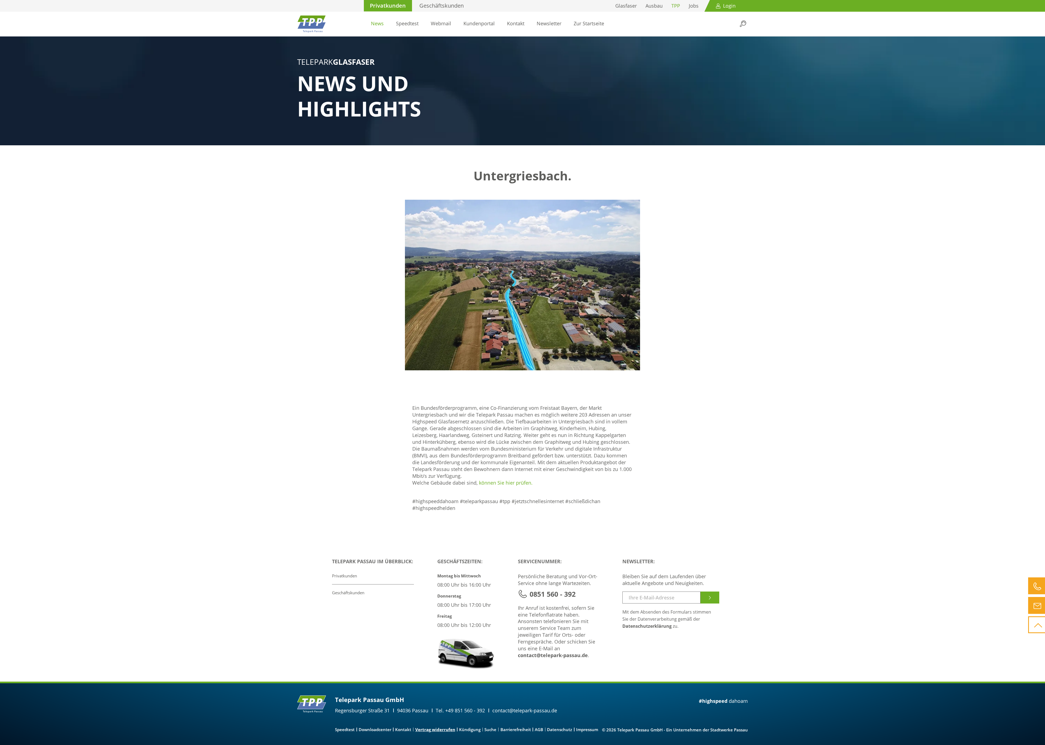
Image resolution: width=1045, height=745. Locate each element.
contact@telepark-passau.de (553, 655)
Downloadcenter (375, 729)
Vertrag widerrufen (435, 729)
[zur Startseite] (311, 24)
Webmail (441, 23)
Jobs (694, 5)
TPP (675, 5)
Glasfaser (626, 5)
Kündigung (470, 729)
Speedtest (407, 23)
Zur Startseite (589, 23)
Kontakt (515, 23)
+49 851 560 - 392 (465, 710)
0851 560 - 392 (553, 594)
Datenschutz (559, 729)
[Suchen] (743, 23)
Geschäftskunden (441, 5)
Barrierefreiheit (515, 729)
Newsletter (549, 23)
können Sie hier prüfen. (506, 482)
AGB (539, 729)
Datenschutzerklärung (647, 626)
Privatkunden (388, 5)
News (377, 23)
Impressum (587, 729)
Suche (490, 729)
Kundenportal (479, 23)
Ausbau (654, 5)
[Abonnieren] (709, 598)
